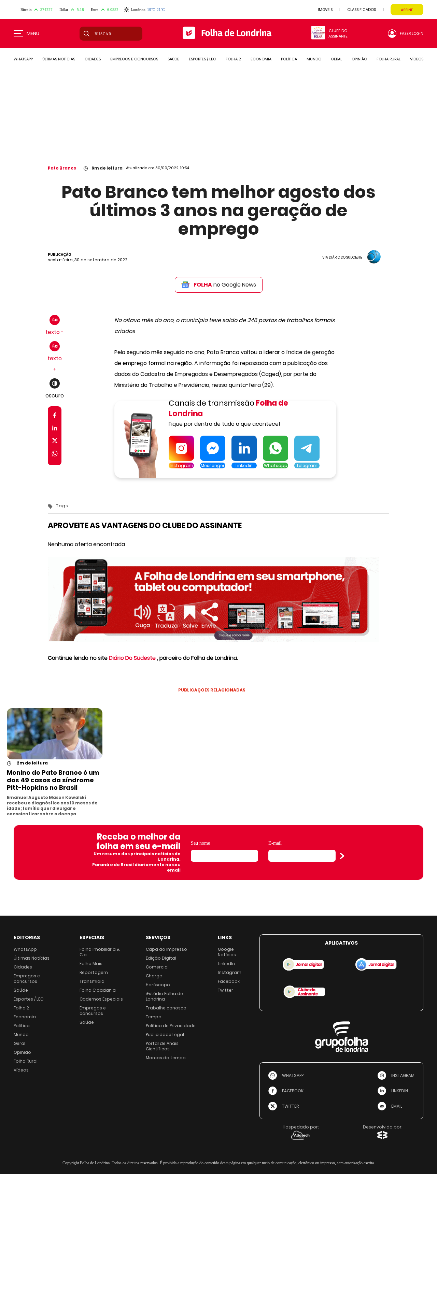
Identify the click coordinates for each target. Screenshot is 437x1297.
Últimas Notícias (32, 958)
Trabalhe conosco (166, 1008)
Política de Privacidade (171, 1026)
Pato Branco (62, 168)
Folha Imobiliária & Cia (100, 952)
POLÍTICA (289, 59)
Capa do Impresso (166, 949)
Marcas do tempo (166, 1058)
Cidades (23, 967)
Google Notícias (227, 952)
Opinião (22, 1052)
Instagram (229, 972)
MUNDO (314, 59)
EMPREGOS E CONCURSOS (134, 59)
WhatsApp (25, 949)
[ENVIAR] (342, 856)
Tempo (153, 1017)
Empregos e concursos (27, 978)
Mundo (21, 1034)
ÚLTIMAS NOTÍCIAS (58, 59)
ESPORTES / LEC (202, 59)
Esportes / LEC (28, 999)
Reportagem (94, 972)
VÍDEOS (416, 59)
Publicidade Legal (165, 1034)
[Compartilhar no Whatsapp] (55, 454)
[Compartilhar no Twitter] (54, 442)
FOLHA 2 (233, 59)
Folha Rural (26, 1061)
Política (22, 1026)
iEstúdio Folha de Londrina (164, 996)
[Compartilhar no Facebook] (54, 417)
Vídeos (21, 1070)
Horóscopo (158, 985)
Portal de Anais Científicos (162, 1046)
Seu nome (200, 843)
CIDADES (93, 59)
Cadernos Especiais (101, 999)
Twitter (225, 990)
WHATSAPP (23, 59)
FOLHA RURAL (388, 59)
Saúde (21, 990)
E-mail (275, 843)
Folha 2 (21, 1008)
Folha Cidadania (98, 990)
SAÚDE (173, 59)
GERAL (336, 59)
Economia (25, 1017)
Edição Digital (161, 958)
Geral (19, 1043)
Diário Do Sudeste (132, 658)
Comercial (157, 967)
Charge (154, 976)
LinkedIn (226, 963)
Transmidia (92, 981)
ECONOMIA (261, 59)
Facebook (229, 981)
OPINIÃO (359, 59)
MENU (33, 33)
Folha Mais (91, 963)
